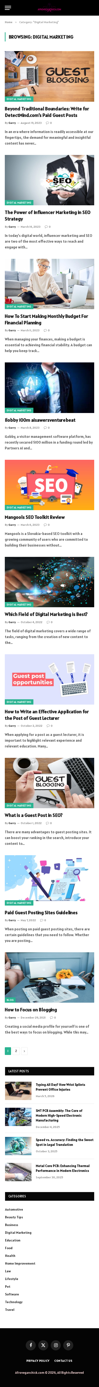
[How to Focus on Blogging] (49, 977)
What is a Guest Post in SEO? (33, 815)
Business (11, 1225)
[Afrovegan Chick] (49, 8)
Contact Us (63, 1360)
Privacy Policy (38, 1360)
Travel (9, 1309)
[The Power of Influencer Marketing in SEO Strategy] (49, 180)
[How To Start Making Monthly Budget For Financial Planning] (49, 284)
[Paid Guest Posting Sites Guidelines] (49, 880)
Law (8, 1271)
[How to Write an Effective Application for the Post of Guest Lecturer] (49, 679)
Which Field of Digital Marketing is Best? (46, 614)
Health (10, 1256)
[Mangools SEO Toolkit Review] (49, 485)
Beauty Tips (14, 1217)
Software (12, 1294)
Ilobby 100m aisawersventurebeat (40, 420)
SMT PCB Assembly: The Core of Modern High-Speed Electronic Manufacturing (59, 1115)
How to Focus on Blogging (31, 1010)
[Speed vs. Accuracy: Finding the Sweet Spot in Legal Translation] (18, 1146)
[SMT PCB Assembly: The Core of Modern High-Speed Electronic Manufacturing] (18, 1117)
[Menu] (8, 7)
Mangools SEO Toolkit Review (35, 517)
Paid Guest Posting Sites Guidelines (41, 912)
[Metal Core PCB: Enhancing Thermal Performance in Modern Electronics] (18, 1172)
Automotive (14, 1209)
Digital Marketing (19, 99)
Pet (7, 1286)
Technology (14, 1302)
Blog (10, 1000)
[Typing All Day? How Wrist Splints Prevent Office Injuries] (18, 1091)
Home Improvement (20, 1263)
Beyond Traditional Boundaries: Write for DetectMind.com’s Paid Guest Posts (47, 112)
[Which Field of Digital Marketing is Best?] (49, 582)
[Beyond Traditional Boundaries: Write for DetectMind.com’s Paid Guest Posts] (49, 76)
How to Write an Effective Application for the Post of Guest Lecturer (47, 714)
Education (12, 1240)
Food (8, 1248)
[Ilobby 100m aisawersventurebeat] (49, 387)
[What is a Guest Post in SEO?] (49, 783)
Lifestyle (11, 1279)
